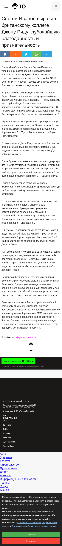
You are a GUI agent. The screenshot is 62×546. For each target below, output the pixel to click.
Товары (4, 482)
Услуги (4, 486)
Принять (31, 534)
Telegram (7, 425)
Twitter (5, 429)
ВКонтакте (7, 438)
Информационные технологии (19, 479)
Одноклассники (9, 442)
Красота (5, 461)
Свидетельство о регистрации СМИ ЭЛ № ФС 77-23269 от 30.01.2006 (19, 406)
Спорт (4, 471)
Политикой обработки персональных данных (34, 526)
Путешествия (8, 468)
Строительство (9, 464)
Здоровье (6, 457)
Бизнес (4, 489)
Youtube (6, 433)
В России (5, 475)
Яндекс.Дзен (8, 446)
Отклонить (31, 541)
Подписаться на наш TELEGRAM (18, 361)
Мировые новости (26, 337)
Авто (3, 453)
